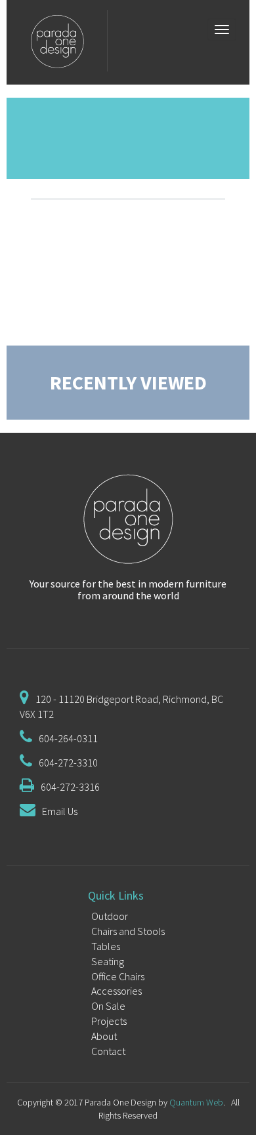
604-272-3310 (68, 762)
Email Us (59, 811)
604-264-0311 (68, 738)
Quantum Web (196, 1102)
